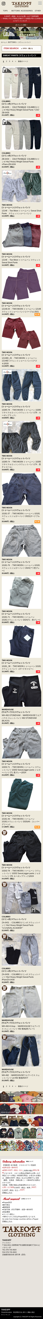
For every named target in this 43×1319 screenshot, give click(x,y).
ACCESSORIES (27, 11)
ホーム (3, 42)
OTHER (38, 11)
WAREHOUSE (8, 709)
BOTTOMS (15, 11)
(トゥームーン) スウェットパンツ (16, 207)
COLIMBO (6, 101)
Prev (3, 33)
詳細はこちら (7, 1192)
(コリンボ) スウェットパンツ (14, 104)
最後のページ (23, 61)
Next (40, 33)
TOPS (5, 11)
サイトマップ (5, 1315)
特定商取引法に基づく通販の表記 (24, 1312)
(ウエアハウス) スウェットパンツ (16, 712)
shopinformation (6, 1312)
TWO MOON (7, 205)
